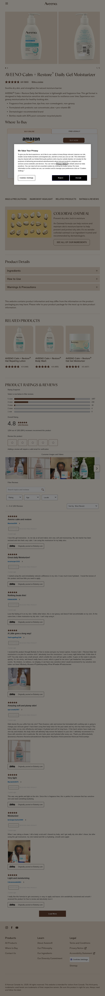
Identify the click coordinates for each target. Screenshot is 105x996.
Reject (60, 178)
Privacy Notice (62, 164)
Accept (78, 178)
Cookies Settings (26, 178)
